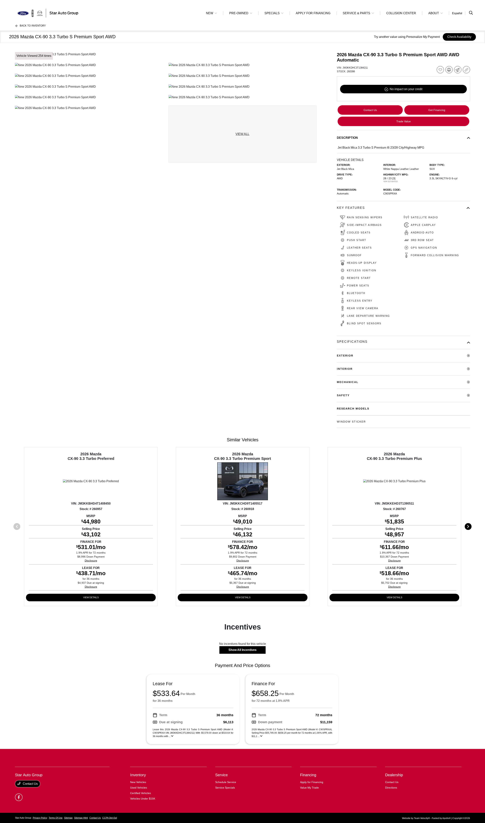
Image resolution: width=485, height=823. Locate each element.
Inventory (138, 775)
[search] (471, 13)
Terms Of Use (56, 818)
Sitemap (68, 818)
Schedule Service (225, 782)
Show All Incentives (242, 649)
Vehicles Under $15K (142, 798)
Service (221, 775)
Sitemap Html (81, 818)
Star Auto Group (23, 818)
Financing (308, 775)
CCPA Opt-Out (109, 818)
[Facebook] (19, 797)
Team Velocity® (422, 818)
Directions (391, 787)
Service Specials (225, 787)
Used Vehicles (138, 787)
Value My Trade (309, 787)
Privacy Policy (40, 818)
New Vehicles (138, 782)
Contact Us (30, 783)
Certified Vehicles (140, 793)
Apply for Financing (311, 782)
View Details (91, 597)
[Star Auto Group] (47, 13)
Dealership (394, 775)
